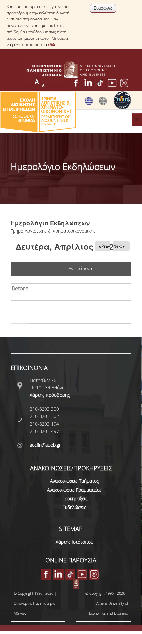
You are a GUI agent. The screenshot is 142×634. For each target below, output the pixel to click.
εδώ (51, 44)
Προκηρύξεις (74, 498)
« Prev (104, 246)
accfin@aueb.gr (45, 445)
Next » (119, 246)
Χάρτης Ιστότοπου (74, 542)
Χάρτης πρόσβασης (50, 395)
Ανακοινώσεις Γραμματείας (74, 490)
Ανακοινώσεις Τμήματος (74, 481)
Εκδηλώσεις (74, 507)
